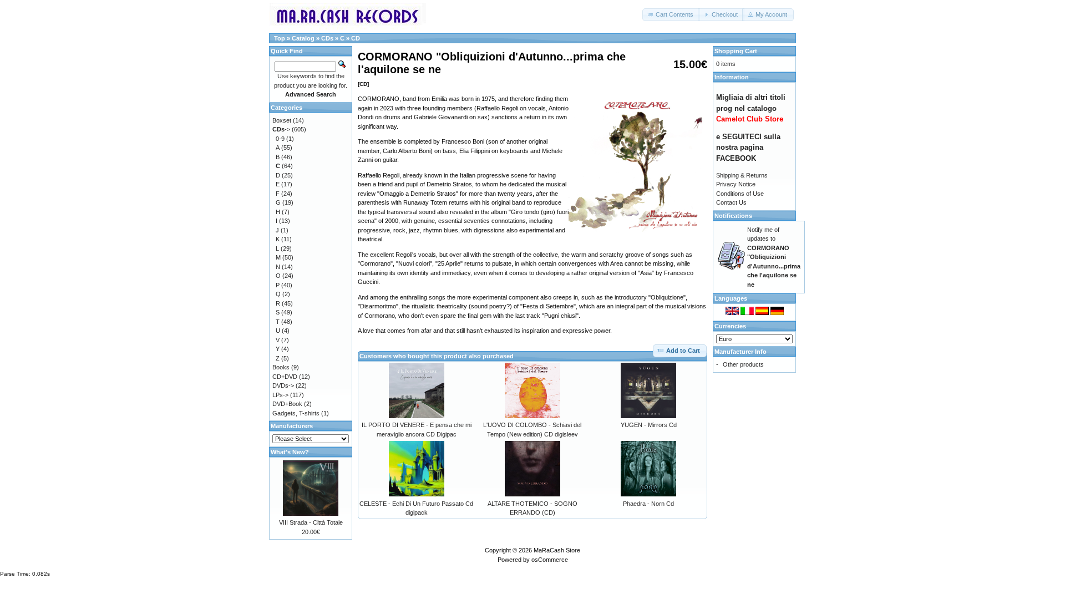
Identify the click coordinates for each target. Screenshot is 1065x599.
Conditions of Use (740, 193)
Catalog (303, 38)
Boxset (281, 120)
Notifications (733, 215)
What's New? (290, 452)
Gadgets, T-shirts (296, 413)
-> (281, 129)
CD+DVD (284, 376)
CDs (327, 38)
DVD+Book (287, 403)
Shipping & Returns (742, 175)
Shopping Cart (735, 51)
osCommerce (549, 559)
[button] (671, 14)
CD (355, 38)
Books (281, 367)
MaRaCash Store (557, 550)
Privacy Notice (735, 184)
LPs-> (280, 395)
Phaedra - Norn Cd (648, 503)
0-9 (280, 138)
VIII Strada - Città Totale (311, 522)
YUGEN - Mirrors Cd (649, 425)
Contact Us (731, 202)
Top (279, 38)
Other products (743, 364)
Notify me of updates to (773, 257)
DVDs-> (283, 385)
